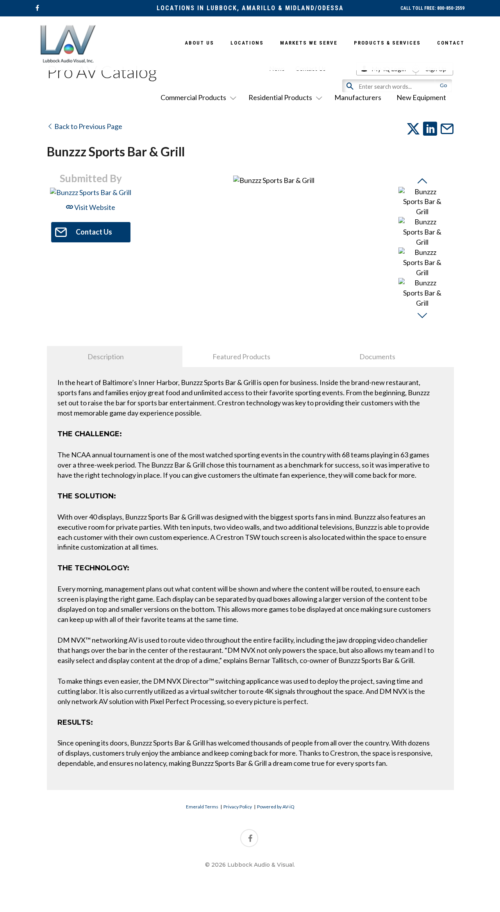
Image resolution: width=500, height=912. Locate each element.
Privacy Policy (237, 807)
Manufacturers (357, 97)
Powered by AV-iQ (276, 807)
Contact (450, 43)
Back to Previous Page (87, 126)
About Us (199, 43)
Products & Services (387, 43)
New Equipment (421, 97)
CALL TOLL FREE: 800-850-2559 (432, 8)
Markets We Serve (309, 43)
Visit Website (94, 207)
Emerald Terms (202, 807)
